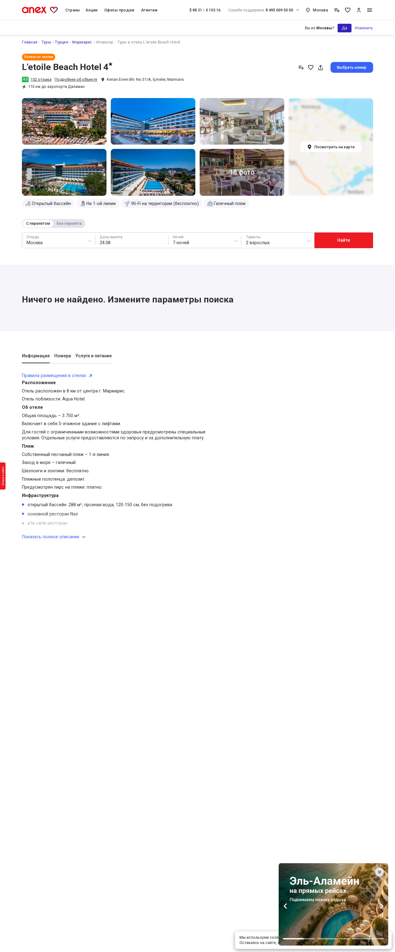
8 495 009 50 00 (260, 10)
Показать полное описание (50, 536)
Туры (46, 42)
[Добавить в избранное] (310, 67)
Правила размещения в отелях (54, 375)
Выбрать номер (351, 67)
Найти (343, 240)
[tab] (36, 358)
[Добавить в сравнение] (301, 67)
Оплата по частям (38, 57)
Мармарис (82, 42)
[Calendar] (131, 240)
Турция (61, 42)
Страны (72, 10)
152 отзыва (41, 79)
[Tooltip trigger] (337, 10)
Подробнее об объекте (76, 79)
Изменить (364, 28)
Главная (29, 42)
